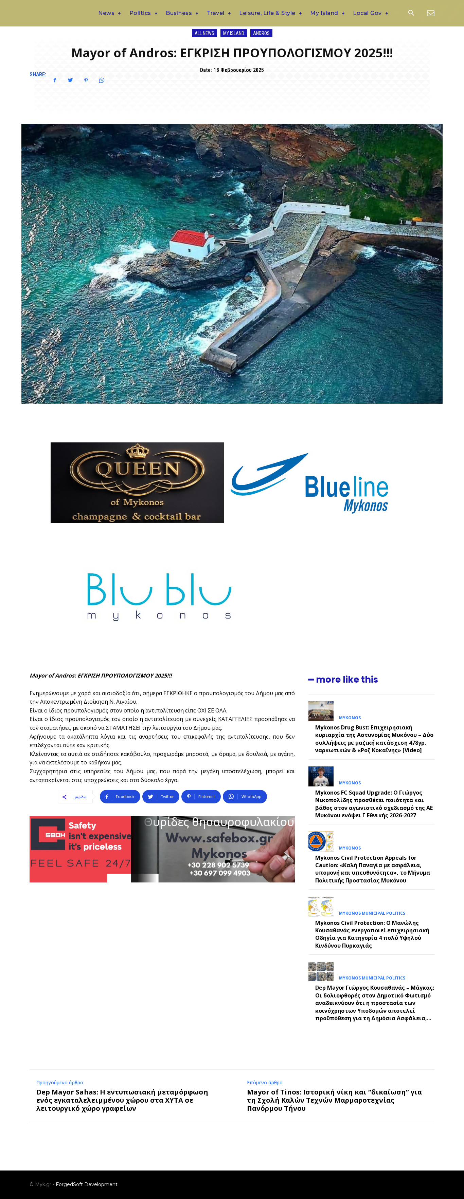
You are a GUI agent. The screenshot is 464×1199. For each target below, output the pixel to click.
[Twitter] (70, 80)
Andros (261, 33)
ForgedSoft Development (87, 1184)
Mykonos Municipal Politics (372, 913)
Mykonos (350, 718)
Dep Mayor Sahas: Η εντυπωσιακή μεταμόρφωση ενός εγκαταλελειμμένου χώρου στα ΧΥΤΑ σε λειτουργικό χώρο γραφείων (122, 1100)
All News (204, 33)
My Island (233, 33)
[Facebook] (54, 80)
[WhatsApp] (101, 80)
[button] (411, 13)
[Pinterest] (86, 80)
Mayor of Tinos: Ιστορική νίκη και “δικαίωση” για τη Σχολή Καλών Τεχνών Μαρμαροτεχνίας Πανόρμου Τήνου (334, 1100)
